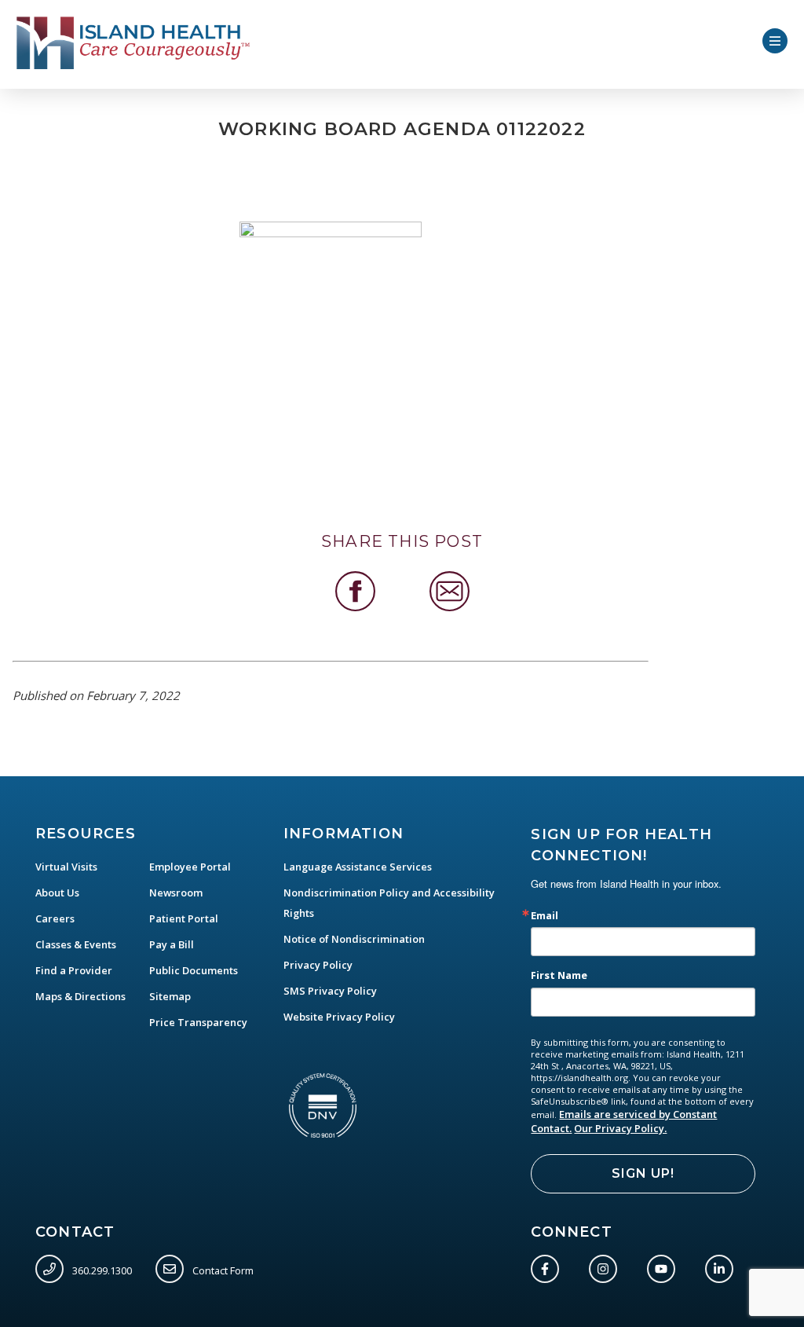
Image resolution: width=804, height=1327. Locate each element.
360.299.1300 (101, 1270)
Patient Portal (183, 918)
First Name (559, 975)
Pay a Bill (171, 944)
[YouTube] (664, 1266)
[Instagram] (606, 1266)
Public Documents (193, 970)
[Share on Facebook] (355, 591)
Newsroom (176, 892)
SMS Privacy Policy (330, 991)
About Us (57, 892)
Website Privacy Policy (339, 1017)
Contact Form (222, 1270)
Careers (55, 918)
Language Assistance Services (357, 867)
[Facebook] (548, 1266)
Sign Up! (643, 1173)
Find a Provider (73, 970)
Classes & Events (75, 944)
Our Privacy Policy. (620, 1128)
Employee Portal (190, 867)
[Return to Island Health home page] (133, 43)
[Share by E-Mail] (449, 591)
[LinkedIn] (722, 1266)
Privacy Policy (318, 965)
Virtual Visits (66, 867)
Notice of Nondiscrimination (354, 939)
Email (544, 916)
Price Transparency (198, 1022)
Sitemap (170, 996)
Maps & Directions (80, 996)
